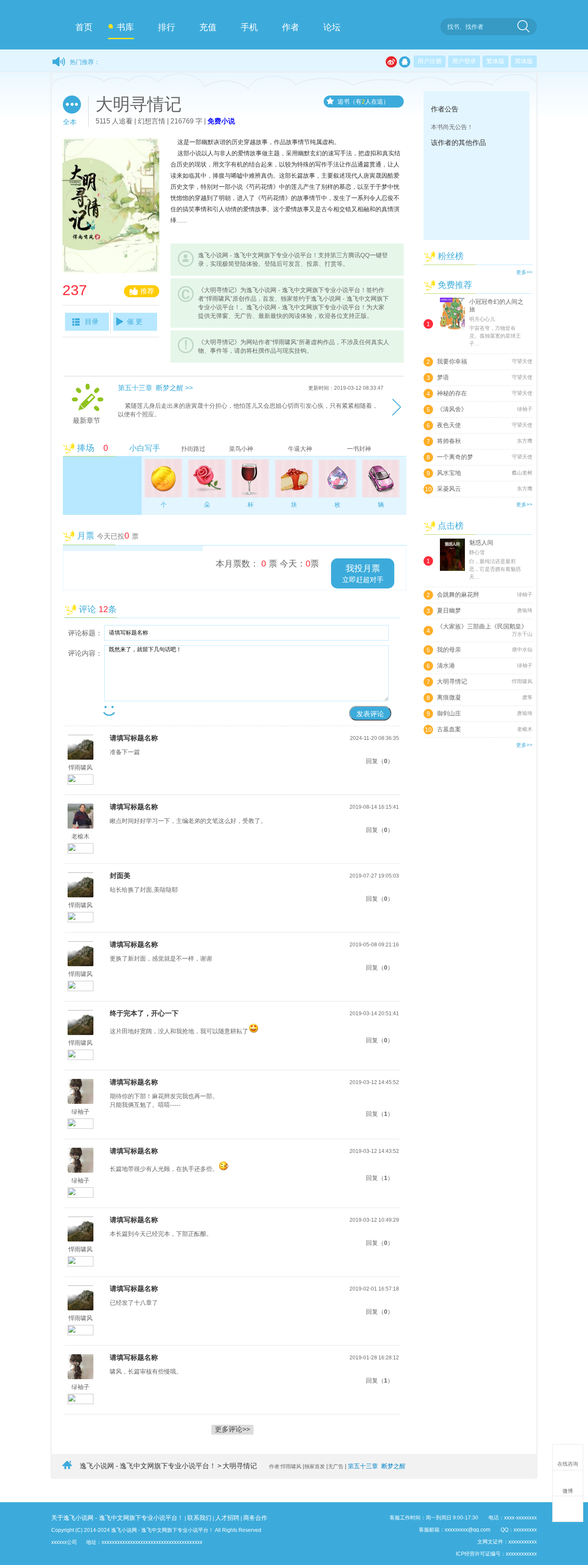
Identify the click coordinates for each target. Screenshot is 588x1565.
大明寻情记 (240, 1465)
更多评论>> (232, 1429)
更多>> (524, 272)
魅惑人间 (481, 542)
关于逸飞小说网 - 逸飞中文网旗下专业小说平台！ (117, 1517)
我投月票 (363, 573)
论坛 (331, 27)
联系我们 (199, 1517)
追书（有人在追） (363, 101)
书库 (125, 27)
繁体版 (495, 61)
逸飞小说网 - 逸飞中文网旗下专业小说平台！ (148, 1465)
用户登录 (464, 61)
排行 (166, 27)
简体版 (524, 61)
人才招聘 (227, 1517)
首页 (84, 27)
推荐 (147, 291)
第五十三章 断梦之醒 (376, 1466)
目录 (92, 321)
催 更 (134, 321)
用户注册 (430, 61)
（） (385, 761)
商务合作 (255, 1517)
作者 (290, 27)
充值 (208, 27)
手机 (249, 27)
